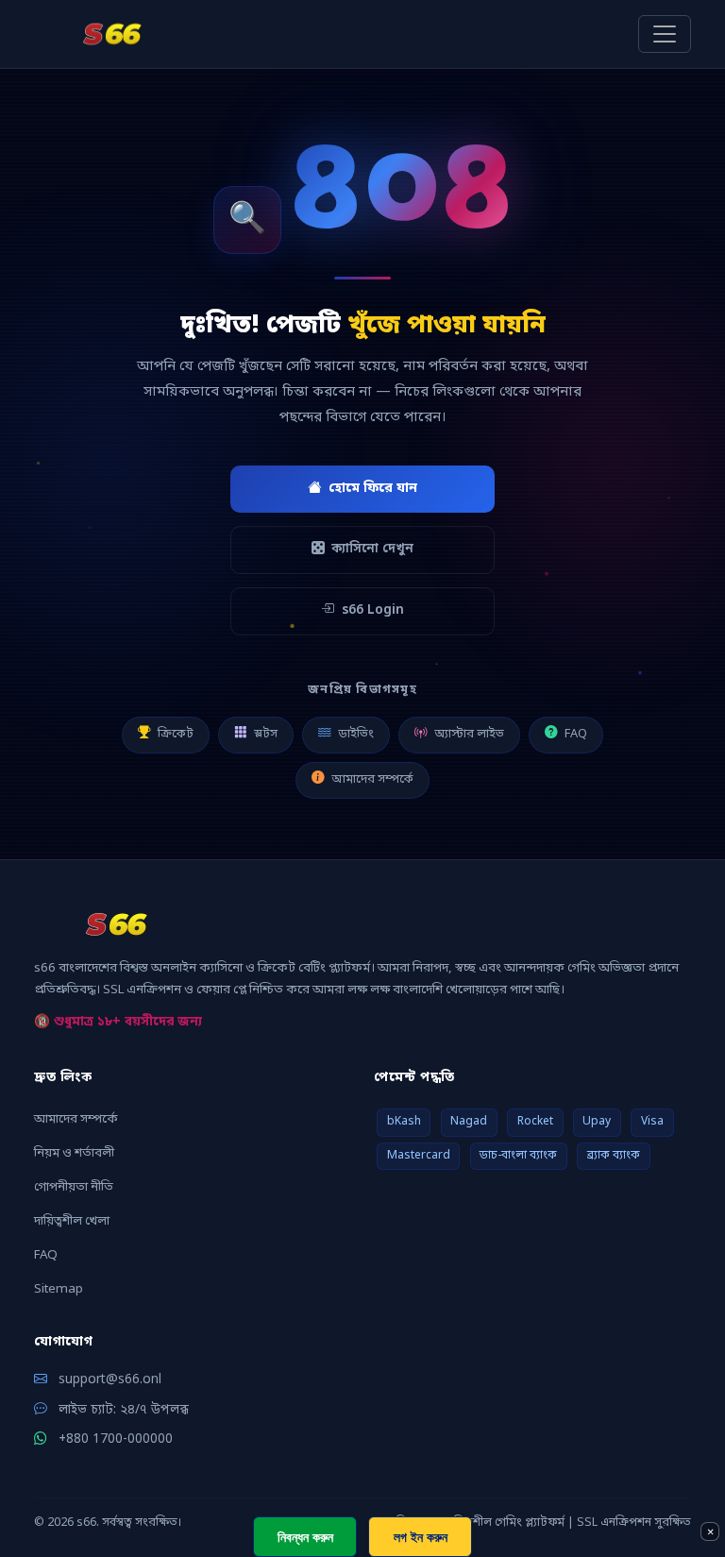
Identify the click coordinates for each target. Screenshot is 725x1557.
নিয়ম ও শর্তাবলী (74, 1153)
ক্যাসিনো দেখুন (372, 549)
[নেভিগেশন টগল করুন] (664, 34)
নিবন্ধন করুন (305, 1537)
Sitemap (58, 1289)
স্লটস (266, 734)
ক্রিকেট (176, 734)
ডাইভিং (356, 734)
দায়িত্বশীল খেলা (72, 1221)
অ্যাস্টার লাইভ (469, 734)
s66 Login (373, 610)
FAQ (576, 734)
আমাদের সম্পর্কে (372, 779)
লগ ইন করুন (420, 1537)
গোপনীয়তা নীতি (73, 1187)
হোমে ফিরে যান (373, 489)
